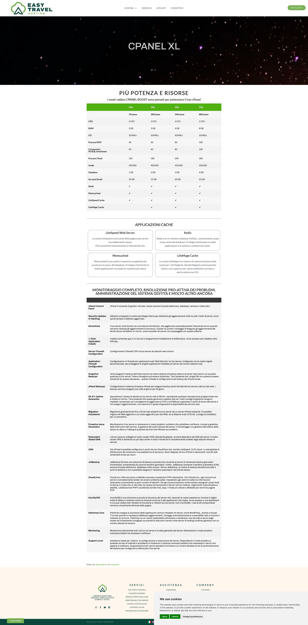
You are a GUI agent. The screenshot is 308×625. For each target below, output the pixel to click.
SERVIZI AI (147, 8)
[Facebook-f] (100, 607)
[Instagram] (96, 607)
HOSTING (129, 8)
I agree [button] (164, 617)
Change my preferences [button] (192, 617)
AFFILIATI (161, 8)
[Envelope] (105, 607)
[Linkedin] (109, 607)
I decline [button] (175, 617)
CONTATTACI (177, 8)
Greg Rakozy (101, 564)
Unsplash (115, 564)
